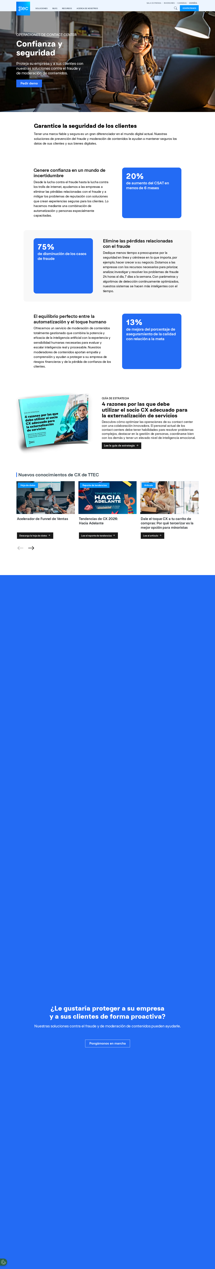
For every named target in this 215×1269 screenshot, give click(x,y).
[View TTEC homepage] (23, 8)
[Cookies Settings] (3, 1262)
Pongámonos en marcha (107, 1043)
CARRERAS (182, 3)
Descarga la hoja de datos (33, 535)
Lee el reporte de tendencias (96, 535)
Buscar (176, 8)
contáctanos (189, 8)
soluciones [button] (41, 8)
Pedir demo (29, 83)
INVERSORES (169, 3)
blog (54, 8)
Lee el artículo (151, 535)
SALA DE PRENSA (154, 3)
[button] (31, 548)
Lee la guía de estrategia (119, 445)
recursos (67, 8)
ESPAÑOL (193, 3)
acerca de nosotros (87, 8)
